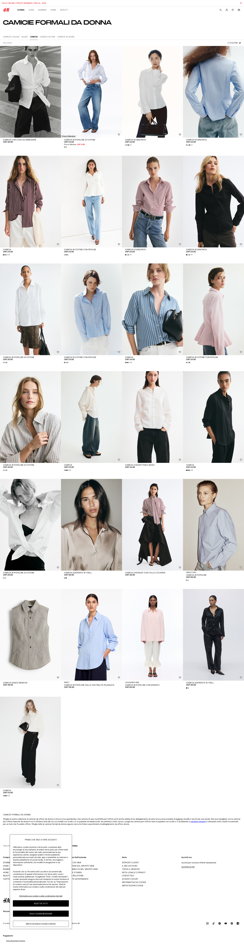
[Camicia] (30, 201)
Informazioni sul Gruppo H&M (78, 866)
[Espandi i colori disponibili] (65, 147)
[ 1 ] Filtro (233, 43)
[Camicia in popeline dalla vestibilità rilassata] (91, 635)
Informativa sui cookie (134, 882)
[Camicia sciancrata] (152, 92)
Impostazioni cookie (132, 885)
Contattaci (128, 876)
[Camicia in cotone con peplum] (91, 201)
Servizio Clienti (130, 862)
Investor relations (73, 876)
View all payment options (15, 941)
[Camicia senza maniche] (30, 635)
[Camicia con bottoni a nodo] (152, 417)
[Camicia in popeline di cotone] (91, 92)
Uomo (31, 10)
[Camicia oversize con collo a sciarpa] (152, 525)
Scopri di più (188, 867)
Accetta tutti (41, 903)
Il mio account (130, 866)
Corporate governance (75, 879)
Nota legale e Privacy (134, 872)
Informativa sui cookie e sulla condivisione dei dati (40, 896)
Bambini (42, 10)
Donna (20, 10)
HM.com (7, 846)
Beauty (64, 10)
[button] (68, 136)
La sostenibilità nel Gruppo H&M (80, 869)
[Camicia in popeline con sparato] (152, 635)
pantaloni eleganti (198, 821)
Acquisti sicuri (130, 879)
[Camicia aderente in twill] (91, 525)
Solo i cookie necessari (40, 914)
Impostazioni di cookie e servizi (41, 924)
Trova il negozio (131, 869)
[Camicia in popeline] (213, 525)
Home (53, 10)
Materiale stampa (72, 872)
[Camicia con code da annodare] (30, 92)
